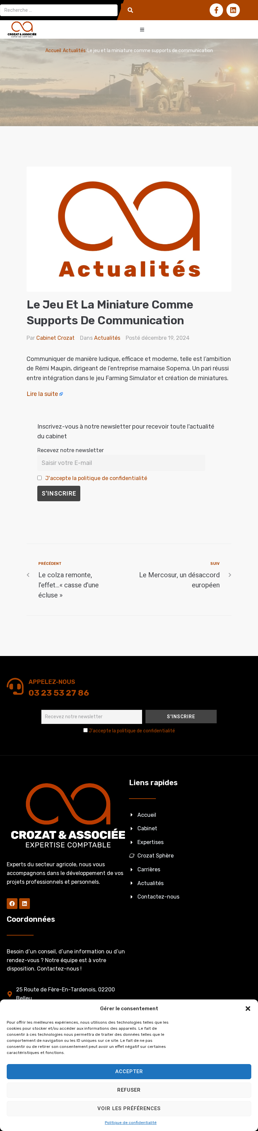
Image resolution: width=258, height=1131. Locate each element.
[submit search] (130, 10)
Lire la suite (42, 394)
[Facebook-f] (216, 10)
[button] (248, 1008)
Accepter (129, 1071)
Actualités (74, 50)
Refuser (129, 1090)
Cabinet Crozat (55, 338)
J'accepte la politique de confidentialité (96, 478)
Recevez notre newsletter (70, 450)
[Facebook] (12, 903)
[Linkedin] (233, 10)
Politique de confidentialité (131, 1122)
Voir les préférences (129, 1108)
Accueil (53, 50)
